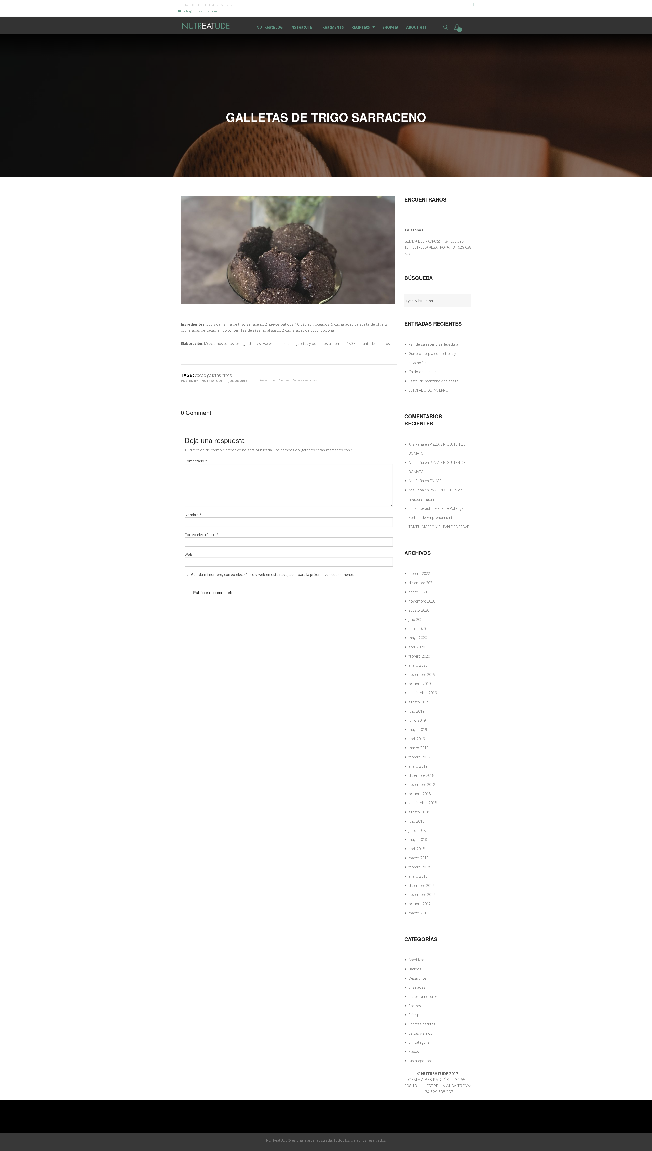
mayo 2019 (418, 729)
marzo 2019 (418, 747)
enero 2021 (418, 592)
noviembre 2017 (422, 894)
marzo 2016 (418, 913)
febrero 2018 (419, 867)
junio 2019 (417, 720)
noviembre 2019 (422, 674)
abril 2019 (417, 738)
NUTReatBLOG (269, 27)
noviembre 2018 (422, 784)
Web (188, 554)
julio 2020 (416, 619)
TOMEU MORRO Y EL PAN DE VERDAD (439, 526)
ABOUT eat (416, 27)
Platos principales (423, 996)
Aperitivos (417, 959)
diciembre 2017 (421, 885)
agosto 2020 (419, 610)
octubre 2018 (420, 793)
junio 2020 (417, 628)
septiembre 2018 (423, 802)
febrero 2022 (419, 573)
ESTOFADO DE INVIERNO (429, 390)
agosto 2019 (419, 702)
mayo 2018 (418, 839)
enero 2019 (418, 766)
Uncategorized (420, 1060)
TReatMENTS (332, 27)
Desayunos (267, 380)
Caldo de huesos (423, 371)
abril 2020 (417, 647)
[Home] (206, 25)
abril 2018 (417, 848)
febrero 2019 (419, 757)
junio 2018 (417, 830)
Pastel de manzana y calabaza (433, 381)
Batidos (415, 969)
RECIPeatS (360, 27)
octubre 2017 (420, 903)
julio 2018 (416, 821)
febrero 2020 (419, 656)
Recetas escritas (304, 380)
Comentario (196, 461)
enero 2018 (418, 876)
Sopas (414, 1051)
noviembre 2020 (422, 601)
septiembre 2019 (423, 692)
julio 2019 (416, 711)
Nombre (193, 514)
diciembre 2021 (421, 582)
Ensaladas (417, 987)
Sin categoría (419, 1042)
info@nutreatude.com (200, 11)
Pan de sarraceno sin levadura (433, 344)
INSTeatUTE (301, 27)
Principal (415, 1014)
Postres (283, 380)
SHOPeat (391, 27)
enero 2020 (418, 665)
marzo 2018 (418, 857)
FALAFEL (436, 480)
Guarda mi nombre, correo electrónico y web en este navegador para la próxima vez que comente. (272, 574)
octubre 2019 (420, 683)
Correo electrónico (202, 534)
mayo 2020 (418, 637)
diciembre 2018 (421, 775)
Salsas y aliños (420, 1033)
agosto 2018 (419, 812)
